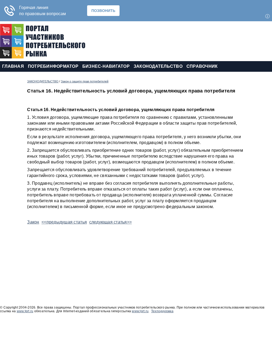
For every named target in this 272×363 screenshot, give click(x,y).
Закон (33, 222)
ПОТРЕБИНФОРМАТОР (53, 66)
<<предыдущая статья (64, 222)
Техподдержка (162, 311)
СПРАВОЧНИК (202, 66)
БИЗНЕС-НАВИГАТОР (106, 66)
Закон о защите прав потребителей (84, 81)
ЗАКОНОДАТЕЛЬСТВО (158, 66)
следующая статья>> (110, 222)
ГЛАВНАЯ (13, 66)
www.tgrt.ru (25, 311)
